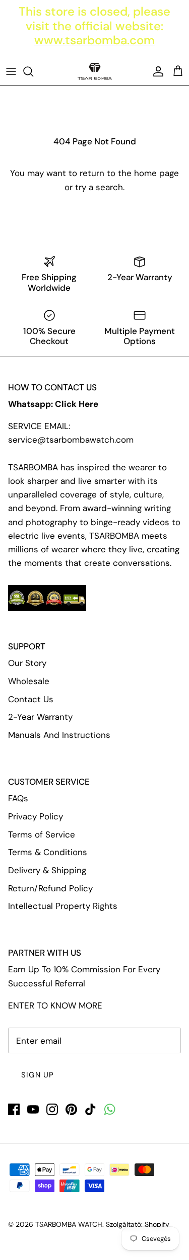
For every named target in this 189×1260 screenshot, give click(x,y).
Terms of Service (41, 834)
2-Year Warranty (40, 716)
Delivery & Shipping (47, 870)
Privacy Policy (35, 816)
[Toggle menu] (11, 71)
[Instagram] (52, 1109)
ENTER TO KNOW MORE (55, 1005)
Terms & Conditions (47, 852)
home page (156, 173)
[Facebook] (14, 1109)
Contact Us (30, 699)
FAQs (18, 798)
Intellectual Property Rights (62, 905)
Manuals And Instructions (59, 734)
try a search (99, 187)
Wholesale (28, 681)
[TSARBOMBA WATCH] (94, 71)
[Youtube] (33, 1109)
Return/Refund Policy (50, 888)
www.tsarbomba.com (94, 40)
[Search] (33, 71)
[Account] (156, 71)
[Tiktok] (90, 1109)
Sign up (37, 1075)
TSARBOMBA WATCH (68, 1224)
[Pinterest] (71, 1109)
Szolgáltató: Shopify (137, 1224)
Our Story (27, 662)
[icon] (109, 1109)
